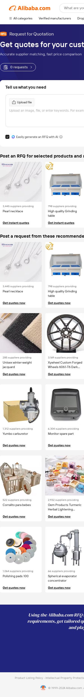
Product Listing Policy (29, 678)
